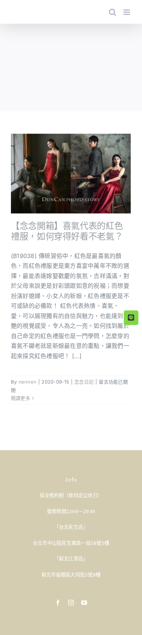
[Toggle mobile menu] (127, 12)
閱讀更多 (20, 398)
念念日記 (84, 382)
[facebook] (58, 603)
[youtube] (84, 603)
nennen (27, 382)
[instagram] (71, 603)
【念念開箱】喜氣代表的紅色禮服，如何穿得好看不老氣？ (67, 231)
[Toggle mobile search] (112, 12)
